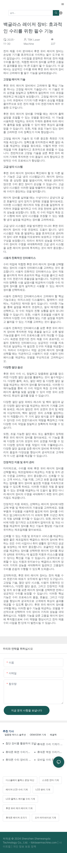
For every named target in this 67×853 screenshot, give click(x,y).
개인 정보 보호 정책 (24, 846)
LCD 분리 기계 (43, 789)
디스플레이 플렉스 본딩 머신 (20, 780)
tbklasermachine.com (44, 842)
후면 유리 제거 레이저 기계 (19, 808)
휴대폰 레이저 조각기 (16, 817)
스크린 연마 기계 (50, 780)
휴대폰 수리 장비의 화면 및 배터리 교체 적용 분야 (19, 759)
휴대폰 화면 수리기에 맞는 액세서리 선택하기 (19, 751)
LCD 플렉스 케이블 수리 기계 (20, 798)
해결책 (53, 734)
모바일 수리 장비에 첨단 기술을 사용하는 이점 (50, 759)
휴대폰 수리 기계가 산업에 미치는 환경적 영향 (50, 744)
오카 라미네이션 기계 (45, 817)
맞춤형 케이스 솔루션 (15, 734)
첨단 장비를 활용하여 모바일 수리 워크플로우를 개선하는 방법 (23, 743)
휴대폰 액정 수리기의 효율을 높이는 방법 (50, 751)
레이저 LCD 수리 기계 (17, 789)
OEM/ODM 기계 (38, 734)
